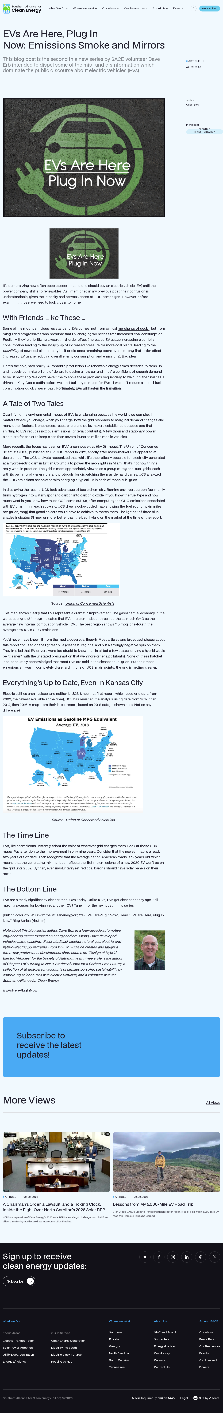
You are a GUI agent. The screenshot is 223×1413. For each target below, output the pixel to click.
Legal (184, 1398)
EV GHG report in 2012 (68, 452)
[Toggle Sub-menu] (66, 8)
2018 (97, 704)
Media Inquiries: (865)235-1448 (153, 1398)
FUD (98, 296)
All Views (213, 1102)
